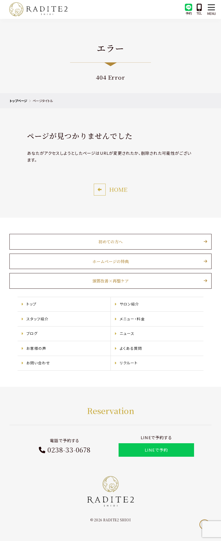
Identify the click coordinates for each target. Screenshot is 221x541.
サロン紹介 (129, 304)
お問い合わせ (38, 362)
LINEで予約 (156, 450)
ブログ (32, 333)
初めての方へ (110, 241)
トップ (31, 304)
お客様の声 (36, 348)
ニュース (127, 333)
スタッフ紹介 (37, 318)
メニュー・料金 (132, 318)
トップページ (18, 100)
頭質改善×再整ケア (110, 281)
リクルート (129, 362)
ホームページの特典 (110, 261)
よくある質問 (131, 348)
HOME (118, 189)
